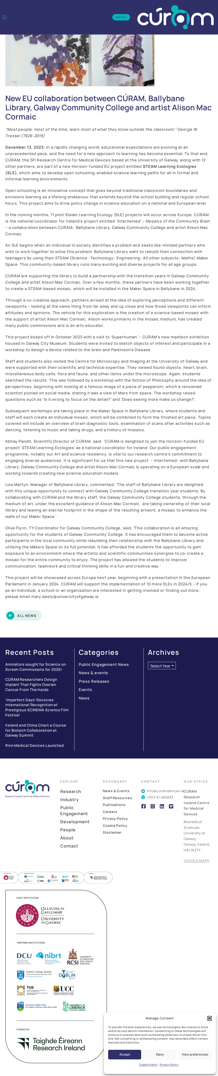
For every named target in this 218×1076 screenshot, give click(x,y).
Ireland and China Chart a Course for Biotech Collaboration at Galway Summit (35, 730)
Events (85, 689)
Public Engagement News (104, 664)
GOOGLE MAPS (196, 860)
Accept (124, 1054)
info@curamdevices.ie (165, 791)
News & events (93, 672)
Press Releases (94, 681)
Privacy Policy (169, 1064)
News (84, 698)
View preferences (195, 1054)
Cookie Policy (148, 1064)
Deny (160, 1054)
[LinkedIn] (161, 806)
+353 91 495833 (160, 797)
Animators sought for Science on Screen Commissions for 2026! (35, 667)
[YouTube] (171, 806)
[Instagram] (152, 806)
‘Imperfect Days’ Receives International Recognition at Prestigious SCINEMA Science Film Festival (37, 707)
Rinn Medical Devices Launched (34, 745)
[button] (209, 1018)
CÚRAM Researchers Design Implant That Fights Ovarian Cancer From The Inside (31, 684)
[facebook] (143, 806)
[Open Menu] (4, 17)
